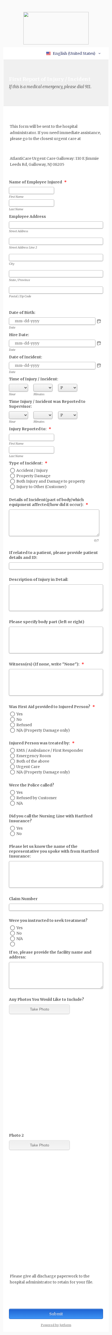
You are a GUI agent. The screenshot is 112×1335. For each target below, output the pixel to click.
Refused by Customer (36, 797)
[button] (99, 321)
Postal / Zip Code (20, 296)
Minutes (39, 394)
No (19, 719)
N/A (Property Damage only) (43, 730)
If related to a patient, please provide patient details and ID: (53, 555)
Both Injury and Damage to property (50, 481)
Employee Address (27, 216)
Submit (56, 1313)
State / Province (19, 280)
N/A (19, 803)
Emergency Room (33, 755)
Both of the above (32, 761)
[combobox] (74, 53)
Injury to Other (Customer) (41, 486)
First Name (16, 197)
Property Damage (33, 475)
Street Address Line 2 (23, 247)
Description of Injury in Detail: (38, 579)
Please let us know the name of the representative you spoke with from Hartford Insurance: (54, 851)
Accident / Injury (32, 470)
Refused (24, 724)
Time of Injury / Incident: (33, 379)
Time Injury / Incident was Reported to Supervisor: (47, 404)
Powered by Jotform (56, 1325)
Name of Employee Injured (38, 182)
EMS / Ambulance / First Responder (49, 750)
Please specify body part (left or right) (46, 621)
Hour (12, 394)
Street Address (18, 231)
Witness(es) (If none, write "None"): (46, 664)
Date (12, 327)
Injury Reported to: (30, 428)
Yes (19, 714)
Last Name (16, 209)
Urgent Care (28, 766)
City (11, 264)
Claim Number (23, 898)
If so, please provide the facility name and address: (50, 955)
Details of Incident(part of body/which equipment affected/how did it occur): (48, 502)
